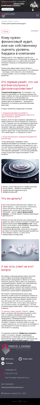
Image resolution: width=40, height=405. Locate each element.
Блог (10, 21)
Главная (4, 21)
